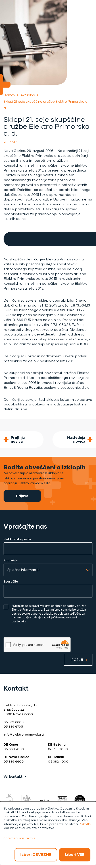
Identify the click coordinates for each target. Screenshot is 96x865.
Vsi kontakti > (15, 777)
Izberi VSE (75, 854)
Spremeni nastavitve (19, 838)
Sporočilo (11, 581)
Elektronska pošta (17, 539)
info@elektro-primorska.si (24, 734)
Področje (10, 560)
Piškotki (85, 824)
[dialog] (48, 833)
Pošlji (77, 660)
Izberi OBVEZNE (35, 854)
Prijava (22, 495)
